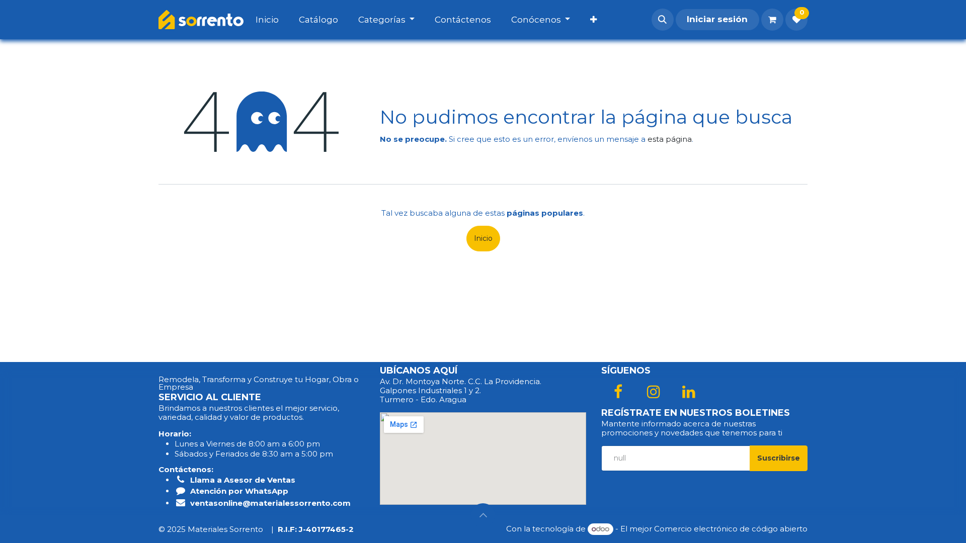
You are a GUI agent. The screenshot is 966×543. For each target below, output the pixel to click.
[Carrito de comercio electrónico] (772, 20)
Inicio (483, 238)
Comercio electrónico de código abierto (731, 528)
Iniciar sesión (717, 19)
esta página (670, 139)
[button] (663, 20)
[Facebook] (618, 392)
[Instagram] (653, 392)
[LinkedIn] (689, 392)
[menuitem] (277, 19)
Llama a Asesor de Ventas (242, 480)
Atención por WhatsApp (239, 491)
